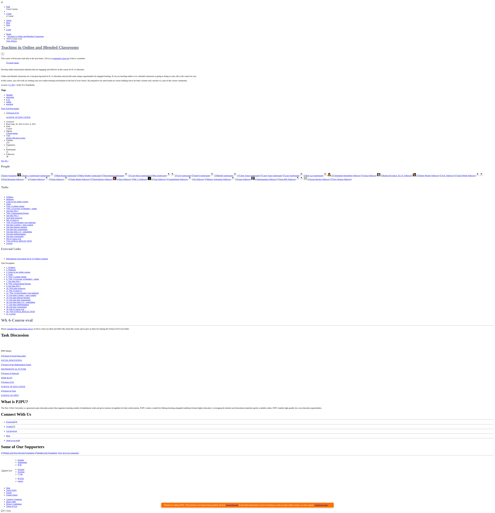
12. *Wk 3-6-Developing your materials (22, 293)
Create (8, 14)
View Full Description (10, 108)
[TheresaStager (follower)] (101, 179)
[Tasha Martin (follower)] (79, 179)
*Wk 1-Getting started (15, 206)
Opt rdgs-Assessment (14, 236)
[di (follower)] (198, 179)
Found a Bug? (12, 495)
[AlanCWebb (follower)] (465, 176)
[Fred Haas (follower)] (253, 179)
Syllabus (9, 197)
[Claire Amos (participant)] (248, 176)
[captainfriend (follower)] (177, 179)
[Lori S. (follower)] (26, 179)
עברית (20, 474)
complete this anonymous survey (20, 329)
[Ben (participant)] (159, 176)
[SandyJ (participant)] (201, 176)
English (21, 460)
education (10, 97)
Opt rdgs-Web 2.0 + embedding (19, 232)
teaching (9, 104)
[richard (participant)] (172, 176)
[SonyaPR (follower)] (286, 179)
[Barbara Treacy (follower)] (414, 176)
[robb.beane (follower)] (66, 179)
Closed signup (12, 133)
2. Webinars (11, 270)
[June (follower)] (124, 179)
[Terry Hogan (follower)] (341, 179)
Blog (8, 23)
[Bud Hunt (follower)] (329, 176)
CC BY (11, 85)
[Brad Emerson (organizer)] (19, 176)
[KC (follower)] (46, 179)
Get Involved (11, 431)
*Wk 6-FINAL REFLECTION (19, 241)
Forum (9, 493)
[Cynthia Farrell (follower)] (114, 179)
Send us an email (13, 440)
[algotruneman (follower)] (266, 179)
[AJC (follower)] (447, 176)
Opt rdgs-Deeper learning (16, 227)
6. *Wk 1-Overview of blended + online (22, 279)
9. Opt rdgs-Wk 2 (13, 286)
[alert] (247, 505)
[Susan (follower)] (243, 179)
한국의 (21, 479)
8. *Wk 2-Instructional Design (18, 284)
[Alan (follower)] (481, 176)
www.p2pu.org (232, 505)
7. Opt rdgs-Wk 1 (13, 281)
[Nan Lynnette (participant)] (325, 176)
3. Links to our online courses (18, 272)
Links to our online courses (17, 202)
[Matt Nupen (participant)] (212, 176)
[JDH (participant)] (301, 176)
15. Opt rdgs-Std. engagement (18, 300)
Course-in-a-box (321, 505)
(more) (20, 481)
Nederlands (22, 462)
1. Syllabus (10, 267)
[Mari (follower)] (298, 179)
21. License (11, 314)
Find (8, 7)
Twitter (9, 426)
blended (9, 95)
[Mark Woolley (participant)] (89, 176)
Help (8, 25)
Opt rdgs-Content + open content (19, 225)
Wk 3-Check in (12, 220)
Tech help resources (14, 218)
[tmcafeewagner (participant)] (235, 176)
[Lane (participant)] (291, 176)
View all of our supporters (68, 453)
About (8, 20)
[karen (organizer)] (9, 176)
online (8, 102)
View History (11, 41)
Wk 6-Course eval (13, 239)
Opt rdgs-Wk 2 (12, 215)
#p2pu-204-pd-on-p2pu (15, 138)
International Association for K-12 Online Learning (27, 259)
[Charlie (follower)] (36, 179)
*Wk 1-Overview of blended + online (21, 209)
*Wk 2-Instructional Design (17, 213)
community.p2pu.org (60, 58)
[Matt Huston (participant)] (65, 176)
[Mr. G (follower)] (139, 179)
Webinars (10, 199)
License (9, 243)
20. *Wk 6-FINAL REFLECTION (20, 312)
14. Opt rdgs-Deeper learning (18, 298)
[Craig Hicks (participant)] (139, 176)
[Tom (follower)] (159, 179)
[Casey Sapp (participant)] (271, 176)
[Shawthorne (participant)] (113, 176)
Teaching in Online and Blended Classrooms (25, 36)
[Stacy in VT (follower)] (477, 176)
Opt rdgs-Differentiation (16, 234)
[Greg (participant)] (183, 176)
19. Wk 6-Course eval (15, 309)
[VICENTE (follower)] (301, 179)
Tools (8, 204)
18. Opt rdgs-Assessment (16, 307)
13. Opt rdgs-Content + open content (21, 295)
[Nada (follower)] (56, 179)
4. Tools (9, 274)
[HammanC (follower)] (233, 179)
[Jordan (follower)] (149, 179)
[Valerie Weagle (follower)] (427, 176)
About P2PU (11, 490)
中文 (20, 465)
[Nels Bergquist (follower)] (12, 179)
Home (8, 34)
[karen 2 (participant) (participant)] (35, 176)
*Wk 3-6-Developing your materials (21, 222)
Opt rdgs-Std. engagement (16, 229)
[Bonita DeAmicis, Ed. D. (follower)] (396, 176)
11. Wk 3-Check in (14, 291)
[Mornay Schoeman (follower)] (218, 179)
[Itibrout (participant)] (52, 176)
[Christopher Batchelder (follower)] (346, 176)
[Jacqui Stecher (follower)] (319, 179)
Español (21, 469)
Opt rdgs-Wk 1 (12, 211)
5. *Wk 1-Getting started (16, 277)
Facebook (10, 422)
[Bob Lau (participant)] (313, 176)
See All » (5, 161)
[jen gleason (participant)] (169, 176)
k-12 (8, 99)
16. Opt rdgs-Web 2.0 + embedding (20, 302)
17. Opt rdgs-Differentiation (17, 305)
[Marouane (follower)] (305, 179)
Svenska (21, 472)
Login (8, 30)
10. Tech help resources (15, 288)
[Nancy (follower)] (190, 179)
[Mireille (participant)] (223, 176)
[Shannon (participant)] (126, 176)
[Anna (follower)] (369, 176)
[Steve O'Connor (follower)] (378, 176)
